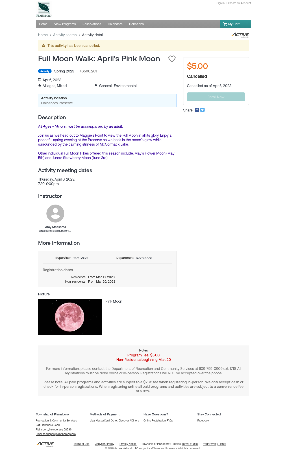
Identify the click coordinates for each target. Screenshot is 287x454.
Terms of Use (190, 443)
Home (43, 35)
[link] (55, 214)
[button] (172, 58)
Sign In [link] (221, 3)
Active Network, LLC (126, 448)
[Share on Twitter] (202, 111)
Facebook (203, 420)
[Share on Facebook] (197, 111)
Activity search (65, 35)
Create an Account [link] (239, 3)
